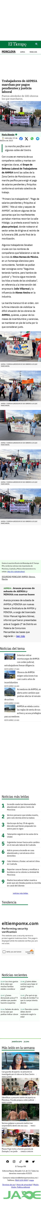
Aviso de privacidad (24, 1184)
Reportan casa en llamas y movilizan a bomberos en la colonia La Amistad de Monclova (23, 872)
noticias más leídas (20, 893)
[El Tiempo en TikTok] (22, 1162)
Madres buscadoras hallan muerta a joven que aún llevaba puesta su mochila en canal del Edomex (24, 883)
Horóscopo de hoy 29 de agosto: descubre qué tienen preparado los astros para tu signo (21, 826)
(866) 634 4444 (21, 1180)
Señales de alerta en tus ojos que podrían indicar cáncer (10, 1011)
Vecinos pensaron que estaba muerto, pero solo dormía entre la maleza (22, 816)
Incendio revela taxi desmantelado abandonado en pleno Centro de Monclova (21, 807)
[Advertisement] (20, 20)
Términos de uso (8, 1184)
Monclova (33, 52)
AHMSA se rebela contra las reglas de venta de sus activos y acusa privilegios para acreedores (22, 711)
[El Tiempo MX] (17, 46)
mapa (31, 1180)
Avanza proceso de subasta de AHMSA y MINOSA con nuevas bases (19, 591)
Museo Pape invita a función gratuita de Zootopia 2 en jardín (17, 1150)
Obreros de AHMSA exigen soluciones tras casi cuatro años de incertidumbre (21, 677)
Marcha (5, 579)
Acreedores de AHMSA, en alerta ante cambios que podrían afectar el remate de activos (22, 694)
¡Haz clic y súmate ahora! (16, 571)
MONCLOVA (9, 51)
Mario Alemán (8, 134)
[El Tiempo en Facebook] (9, 1162)
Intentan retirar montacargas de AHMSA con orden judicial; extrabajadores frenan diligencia (21, 660)
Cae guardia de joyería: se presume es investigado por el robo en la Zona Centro (18, 1074)
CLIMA (26, 1042)
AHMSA (25, 576)
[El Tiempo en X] (33, 1162)
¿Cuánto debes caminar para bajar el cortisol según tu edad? (28, 985)
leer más (20, 636)
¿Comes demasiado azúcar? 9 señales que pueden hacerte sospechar (9, 999)
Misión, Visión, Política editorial (25, 1185)
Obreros (32, 576)
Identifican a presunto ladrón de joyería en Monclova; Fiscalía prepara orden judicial (18, 1100)
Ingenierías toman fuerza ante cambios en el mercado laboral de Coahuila (23, 843)
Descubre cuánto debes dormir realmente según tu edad (29, 1013)
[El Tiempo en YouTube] (29, 1162)
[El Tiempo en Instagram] (16, 1162)
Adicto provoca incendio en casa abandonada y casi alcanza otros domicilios (20, 853)
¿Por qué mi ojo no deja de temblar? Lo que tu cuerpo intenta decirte (29, 999)
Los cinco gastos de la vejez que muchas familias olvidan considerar (9, 985)
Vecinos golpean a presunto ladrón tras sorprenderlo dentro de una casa (18, 1125)
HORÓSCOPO (17, 1042)
